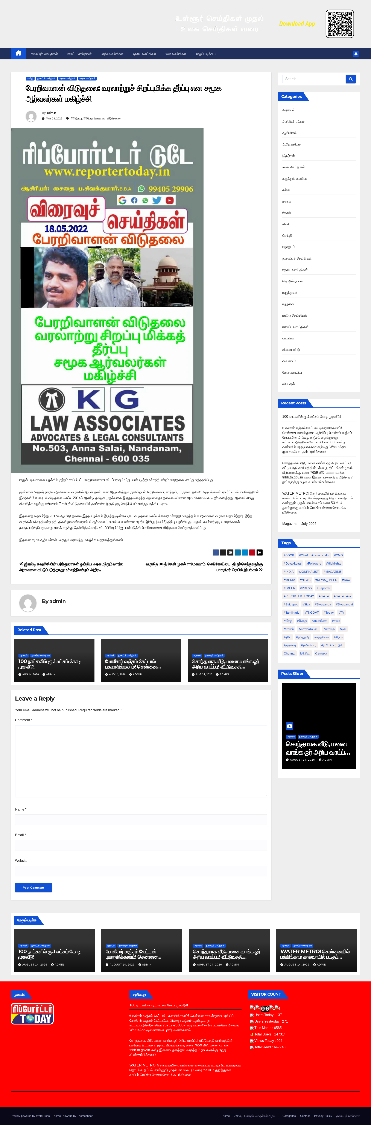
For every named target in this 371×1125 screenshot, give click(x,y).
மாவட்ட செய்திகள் (79, 54)
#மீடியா (338, 637)
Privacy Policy (323, 1115)
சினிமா (287, 224)
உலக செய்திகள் (176, 54)
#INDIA (288, 571)
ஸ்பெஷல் (288, 384)
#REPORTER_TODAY (299, 596)
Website (21, 860)
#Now (346, 580)
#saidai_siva (342, 596)
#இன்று (302, 620)
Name (20, 809)
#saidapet (291, 604)
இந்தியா (305, 653)
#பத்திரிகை (322, 637)
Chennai (289, 653)
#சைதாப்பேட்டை (309, 629)
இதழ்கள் (288, 156)
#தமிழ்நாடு (303, 637)
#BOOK (289, 555)
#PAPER (289, 588)
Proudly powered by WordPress (31, 1115)
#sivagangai (344, 604)
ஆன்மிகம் (289, 133)
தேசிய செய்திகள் (144, 54)
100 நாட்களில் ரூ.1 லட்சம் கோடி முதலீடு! (49, 664)
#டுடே (287, 637)
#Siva (306, 604)
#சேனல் (289, 629)
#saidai (324, 596)
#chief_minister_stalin (314, 555)
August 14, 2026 (303, 759)
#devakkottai (292, 563)
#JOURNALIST (308, 571)
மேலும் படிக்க (205, 54)
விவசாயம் (289, 361)
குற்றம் (287, 201)
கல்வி (286, 190)
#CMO (338, 555)
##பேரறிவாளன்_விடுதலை (102, 118)
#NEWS (305, 580)
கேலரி (286, 213)
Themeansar (84, 1115)
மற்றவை (288, 304)
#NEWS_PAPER (326, 580)
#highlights (333, 563)
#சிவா (336, 620)
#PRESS (306, 588)
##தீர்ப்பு (76, 118)
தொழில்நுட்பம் (292, 281)
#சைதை (329, 629)
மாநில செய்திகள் (112, 54)
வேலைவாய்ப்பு (292, 372)
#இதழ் (288, 620)
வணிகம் (288, 338)
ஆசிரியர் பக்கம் (293, 121)
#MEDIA (289, 580)
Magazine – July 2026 (299, 524)
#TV (341, 612)
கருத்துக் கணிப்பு (294, 178)
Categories (289, 1115)
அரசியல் (23, 655)
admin (51, 113)
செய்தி (30, 78)
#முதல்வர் (290, 645)
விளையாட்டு (291, 349)
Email (20, 835)
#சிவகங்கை (319, 620)
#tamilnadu (292, 612)
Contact (305, 1115)
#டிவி (343, 629)
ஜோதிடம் (288, 247)
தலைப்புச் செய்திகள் (44, 54)
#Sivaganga (323, 604)
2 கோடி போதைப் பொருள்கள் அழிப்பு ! (256, 1115)
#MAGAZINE (332, 571)
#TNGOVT (311, 612)
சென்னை (321, 653)
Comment (23, 720)
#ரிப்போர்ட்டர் (308, 645)
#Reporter (323, 588)
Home (226, 1115)
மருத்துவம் (290, 292)
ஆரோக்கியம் (291, 144)
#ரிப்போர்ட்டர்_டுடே (332, 645)
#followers (313, 563)
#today (329, 612)
